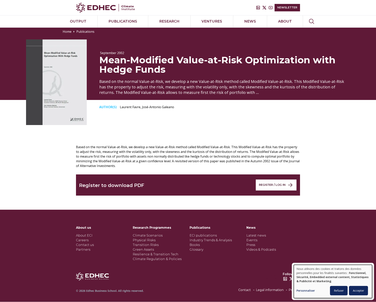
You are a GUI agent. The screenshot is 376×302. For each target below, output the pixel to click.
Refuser (339, 290)
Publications (85, 31)
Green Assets (143, 249)
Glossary (196, 249)
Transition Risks (146, 245)
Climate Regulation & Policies (157, 259)
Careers (82, 240)
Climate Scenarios (148, 235)
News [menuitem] (250, 21)
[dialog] (333, 281)
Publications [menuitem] (122, 21)
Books (195, 245)
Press (250, 245)
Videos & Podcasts (261, 249)
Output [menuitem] (78, 21)
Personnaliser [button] (305, 290)
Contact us (85, 245)
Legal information (270, 290)
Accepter (358, 290)
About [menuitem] (285, 21)
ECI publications (203, 235)
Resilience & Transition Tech (155, 254)
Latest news (256, 235)
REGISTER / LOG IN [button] (272, 185)
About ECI (84, 235)
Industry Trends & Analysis (211, 240)
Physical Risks (144, 240)
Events (251, 240)
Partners (83, 249)
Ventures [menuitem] (212, 21)
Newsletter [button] (287, 7)
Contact (244, 290)
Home (67, 31)
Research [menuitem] (169, 21)
